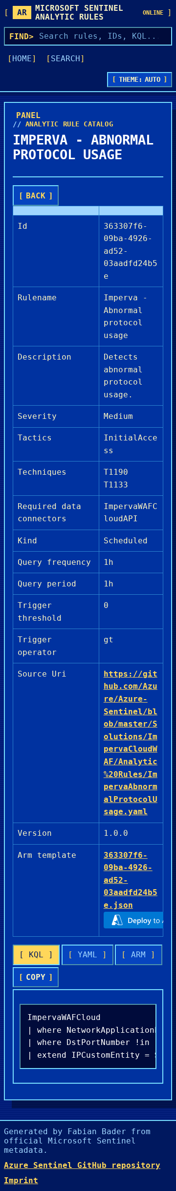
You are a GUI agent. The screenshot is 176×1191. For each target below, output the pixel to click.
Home (22, 58)
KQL (36, 954)
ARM (138, 954)
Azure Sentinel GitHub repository (82, 1165)
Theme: (140, 79)
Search (65, 58)
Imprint (21, 1180)
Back (35, 195)
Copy (35, 977)
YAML (87, 954)
